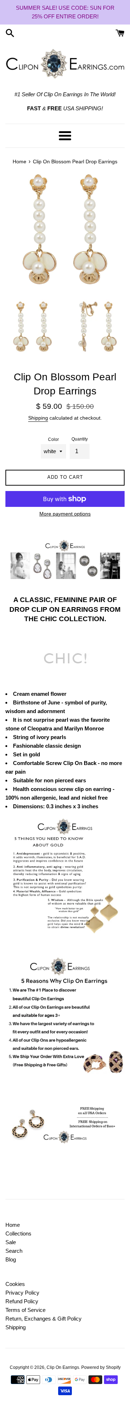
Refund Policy (21, 1301)
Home (12, 1225)
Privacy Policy (22, 1293)
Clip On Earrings (63, 1367)
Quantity (80, 439)
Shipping (38, 418)
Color (53, 439)
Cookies (15, 1284)
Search (13, 1251)
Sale (10, 1242)
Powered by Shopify (101, 1367)
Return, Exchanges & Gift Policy (43, 1319)
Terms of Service (25, 1310)
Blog (10, 1259)
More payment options (65, 514)
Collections (18, 1233)
